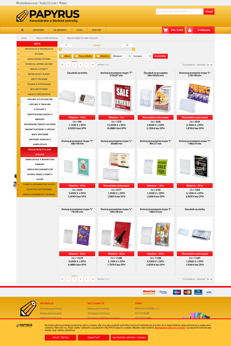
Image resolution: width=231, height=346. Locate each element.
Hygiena (39, 54)
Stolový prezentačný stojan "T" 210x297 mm (116, 74)
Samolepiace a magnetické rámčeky (39, 162)
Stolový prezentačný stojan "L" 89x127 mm (155, 142)
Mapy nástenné (40, 134)
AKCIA (37, 44)
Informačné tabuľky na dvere (40, 124)
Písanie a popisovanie (39, 84)
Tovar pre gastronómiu (39, 189)
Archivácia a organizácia (39, 49)
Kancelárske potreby (39, 59)
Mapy (64, 3)
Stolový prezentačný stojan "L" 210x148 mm (194, 74)
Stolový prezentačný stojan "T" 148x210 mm (195, 142)
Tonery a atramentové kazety (39, 184)
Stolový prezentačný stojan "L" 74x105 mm (77, 210)
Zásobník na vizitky (77, 73)
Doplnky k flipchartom (39, 99)
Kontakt (96, 30)
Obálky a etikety (39, 69)
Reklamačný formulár (98, 308)
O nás (79, 30)
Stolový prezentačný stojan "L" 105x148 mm (116, 210)
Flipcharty (40, 109)
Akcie (67, 56)
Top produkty (85, 56)
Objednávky (60, 30)
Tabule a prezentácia (47, 38)
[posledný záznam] (93, 66)
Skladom (104, 56)
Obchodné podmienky (51, 308)
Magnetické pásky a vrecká (40, 129)
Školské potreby (39, 89)
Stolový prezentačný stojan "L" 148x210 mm (155, 210)
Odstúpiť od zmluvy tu (51, 318)
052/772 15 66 (49, 3)
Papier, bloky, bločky (39, 74)
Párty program (39, 79)
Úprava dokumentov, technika (39, 194)
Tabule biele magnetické (40, 169)
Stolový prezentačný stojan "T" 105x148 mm (77, 142)
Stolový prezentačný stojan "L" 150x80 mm (116, 142)
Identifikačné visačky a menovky (39, 116)
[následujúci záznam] (86, 66)
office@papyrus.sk (28, 3)
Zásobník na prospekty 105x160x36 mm (156, 74)
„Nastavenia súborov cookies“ (170, 327)
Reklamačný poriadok (50, 313)
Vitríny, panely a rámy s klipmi (39, 176)
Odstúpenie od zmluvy (99, 313)
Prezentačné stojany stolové (82, 38)
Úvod (24, 38)
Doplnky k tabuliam (39, 104)
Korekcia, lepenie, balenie (39, 64)
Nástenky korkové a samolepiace (40, 142)
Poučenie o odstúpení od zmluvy (104, 318)
